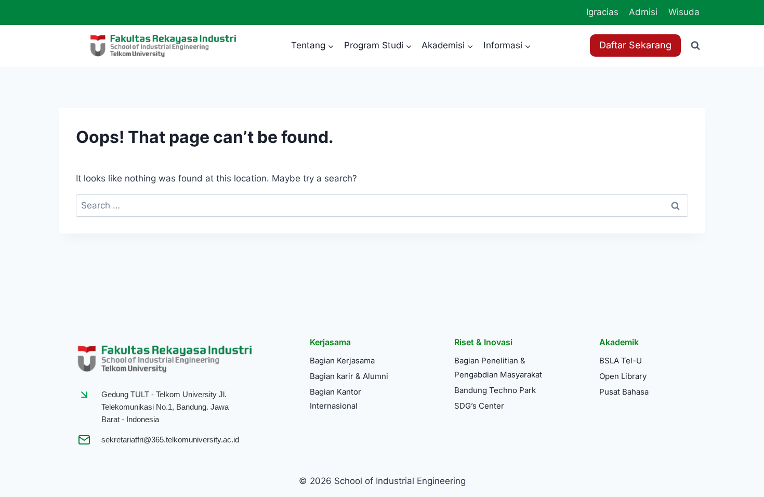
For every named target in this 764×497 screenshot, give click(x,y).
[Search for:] (382, 205)
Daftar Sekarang (635, 45)
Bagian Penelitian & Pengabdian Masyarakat (498, 368)
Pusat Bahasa (624, 392)
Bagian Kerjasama (342, 360)
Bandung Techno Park (495, 390)
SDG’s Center (479, 406)
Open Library (623, 376)
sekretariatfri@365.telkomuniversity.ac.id (170, 439)
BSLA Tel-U (620, 360)
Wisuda (684, 12)
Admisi (643, 12)
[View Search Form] (695, 45)
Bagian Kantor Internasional (335, 399)
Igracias (602, 12)
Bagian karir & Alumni (349, 376)
